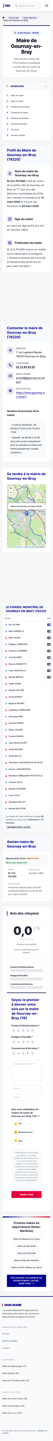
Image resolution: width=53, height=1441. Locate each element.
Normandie (14, 17)
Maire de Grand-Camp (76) (14, 1398)
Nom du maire (15, 95)
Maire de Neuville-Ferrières (26, 1260)
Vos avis (13, 129)
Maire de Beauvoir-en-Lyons (26, 1239)
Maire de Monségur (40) (13, 1406)
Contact (6, 1348)
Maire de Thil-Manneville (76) (15, 1380)
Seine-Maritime (30, 17)
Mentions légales (10, 1341)
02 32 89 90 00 (25, 367)
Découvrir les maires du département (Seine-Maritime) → (26, 1281)
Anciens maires (16, 135)
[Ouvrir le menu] (47, 6)
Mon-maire (13, 1305)
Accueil (5, 1333)
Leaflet (18, 547)
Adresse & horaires (18, 118)
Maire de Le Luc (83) (12, 1413)
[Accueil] (3, 17)
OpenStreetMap (30, 547)
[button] (26, 513)
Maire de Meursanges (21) (14, 1366)
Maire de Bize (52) (10, 1373)
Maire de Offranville (26, 1253)
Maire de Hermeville (26, 1246)
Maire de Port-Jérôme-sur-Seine (26, 1267)
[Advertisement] (26, 298)
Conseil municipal (17, 124)
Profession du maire (18, 107)
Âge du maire (15, 101)
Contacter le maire (17, 112)
